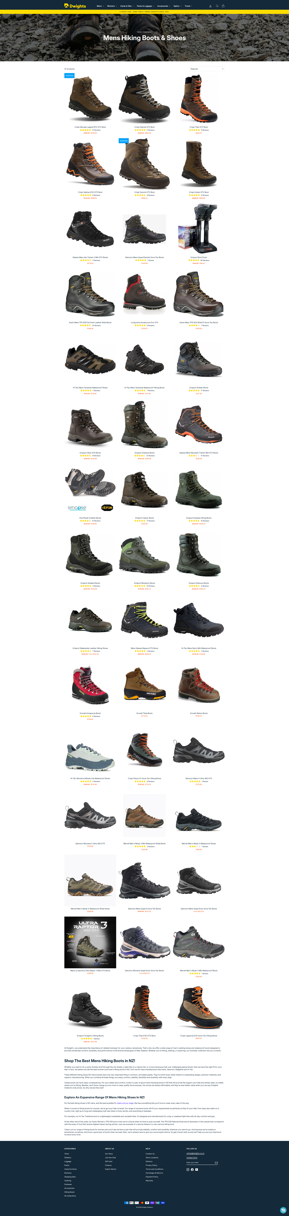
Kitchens (67, 1173)
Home (139, 32)
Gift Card (108, 1161)
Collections (147, 32)
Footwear (68, 1184)
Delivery (149, 1161)
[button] (283, 1210)
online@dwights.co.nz (195, 1153)
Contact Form (191, 1157)
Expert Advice (110, 1169)
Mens (99, 6)
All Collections (70, 1196)
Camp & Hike (126, 6)
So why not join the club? (93, 1088)
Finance (108, 1165)
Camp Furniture (70, 1169)
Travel (188, 6)
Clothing (67, 1181)
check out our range (125, 1103)
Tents (66, 1154)
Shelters (67, 1157)
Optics (177, 6)
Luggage (67, 1161)
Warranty (149, 1181)
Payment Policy (152, 1177)
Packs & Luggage (144, 6)
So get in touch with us (180, 1132)
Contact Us (150, 1154)
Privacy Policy (151, 1165)
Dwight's (70, 1048)
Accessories (163, 6)
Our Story (109, 1154)
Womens (111, 6)
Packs (66, 1165)
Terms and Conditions (154, 1169)
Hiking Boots (69, 1192)
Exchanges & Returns (154, 1173)
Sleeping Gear (70, 1177)
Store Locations (152, 1157)
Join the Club (110, 1157)
